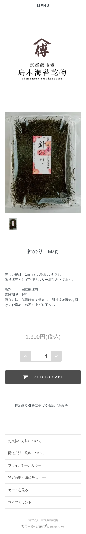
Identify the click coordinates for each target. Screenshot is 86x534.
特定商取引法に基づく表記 (28, 477)
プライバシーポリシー (25, 465)
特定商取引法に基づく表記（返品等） (43, 405)
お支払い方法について (25, 441)
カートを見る (18, 490)
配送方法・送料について (26, 453)
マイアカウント (20, 502)
